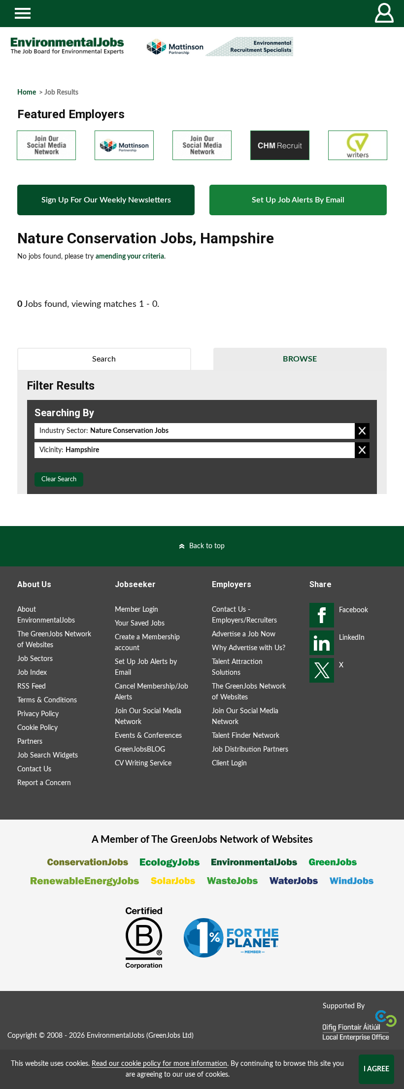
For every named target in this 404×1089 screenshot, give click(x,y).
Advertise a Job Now (243, 634)
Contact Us (34, 769)
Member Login (136, 609)
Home (26, 92)
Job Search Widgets (47, 755)
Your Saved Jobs (140, 623)
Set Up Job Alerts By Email (298, 200)
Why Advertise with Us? (248, 648)
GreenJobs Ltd (170, 1035)
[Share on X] (321, 670)
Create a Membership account (147, 643)
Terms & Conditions (47, 700)
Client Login (229, 763)
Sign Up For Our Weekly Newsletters (106, 200)
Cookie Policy (37, 728)
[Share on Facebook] (321, 615)
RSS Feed (31, 686)
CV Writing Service (143, 763)
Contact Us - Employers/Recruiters (244, 615)
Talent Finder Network (245, 735)
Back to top (207, 546)
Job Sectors (35, 659)
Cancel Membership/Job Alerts (151, 692)
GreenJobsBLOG (140, 749)
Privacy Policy (38, 714)
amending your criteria (130, 256)
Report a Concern (44, 783)
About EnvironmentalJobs (46, 615)
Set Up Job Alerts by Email (146, 667)
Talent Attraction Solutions (237, 667)
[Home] (67, 46)
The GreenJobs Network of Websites (54, 640)
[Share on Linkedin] (321, 642)
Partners (29, 741)
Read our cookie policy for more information (159, 1063)
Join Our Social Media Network (148, 717)
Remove (362, 431)
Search (104, 359)
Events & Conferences (148, 735)
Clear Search (58, 479)
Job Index (32, 672)
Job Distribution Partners (250, 749)
